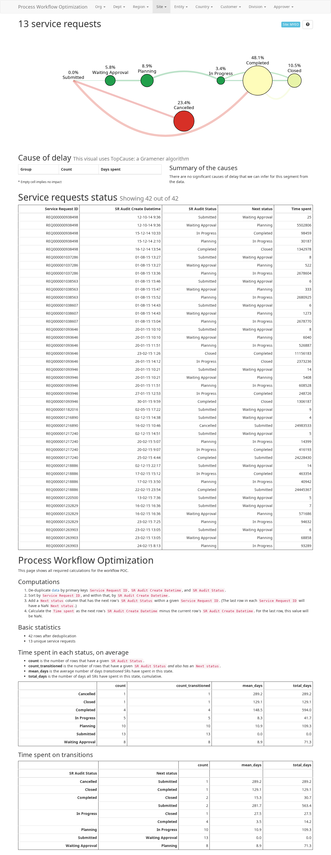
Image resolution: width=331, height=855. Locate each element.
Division (256, 6)
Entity (179, 6)
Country (202, 6)
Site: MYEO (291, 24)
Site (160, 6)
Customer (229, 6)
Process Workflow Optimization (52, 7)
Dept (118, 6)
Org (99, 6)
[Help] (308, 24)
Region (139, 6)
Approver (282, 6)
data (55, 590)
